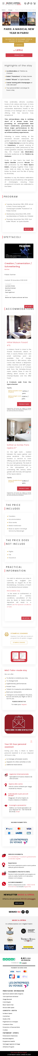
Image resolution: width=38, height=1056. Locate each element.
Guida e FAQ (6, 1019)
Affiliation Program (8, 1047)
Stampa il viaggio (19, 642)
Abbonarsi (19, 903)
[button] (31, 3)
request (24, 704)
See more (28, 306)
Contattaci (6, 1016)
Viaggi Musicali (7, 999)
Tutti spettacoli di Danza (10, 996)
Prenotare (19, 55)
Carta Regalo (7, 1002)
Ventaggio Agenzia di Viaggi (11, 1044)
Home (3, 10)
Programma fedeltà (9, 1041)
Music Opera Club (8, 1005)
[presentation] (28, 334)
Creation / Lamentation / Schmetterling (18, 266)
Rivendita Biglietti (8, 1038)
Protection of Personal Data (11, 1027)
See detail (28, 229)
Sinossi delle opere (8, 1007)
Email (18, 812)
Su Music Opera (7, 1013)
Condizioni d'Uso (8, 1024)
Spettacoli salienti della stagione (13, 994)
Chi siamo (14, 1052)
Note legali (23, 1052)
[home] (13, 3)
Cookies (5, 1030)
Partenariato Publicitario (10, 1036)
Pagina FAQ (27, 886)
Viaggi (10, 10)
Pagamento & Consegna (10, 1021)
